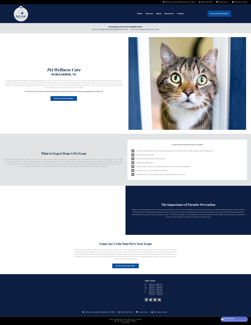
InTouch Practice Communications (132, 319)
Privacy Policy (125, 322)
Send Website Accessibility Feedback (126, 321)
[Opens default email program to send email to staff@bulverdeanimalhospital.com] (159, 299)
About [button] (158, 14)
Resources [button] (169, 14)
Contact (180, 14)
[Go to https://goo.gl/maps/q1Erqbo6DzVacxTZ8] (155, 299)
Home (139, 14)
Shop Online (223, 2)
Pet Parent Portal (240, 2)
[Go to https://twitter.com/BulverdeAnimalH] (150, 299)
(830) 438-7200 (206, 2)
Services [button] (149, 14)
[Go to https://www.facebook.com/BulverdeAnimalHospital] (146, 299)
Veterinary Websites (114, 319)
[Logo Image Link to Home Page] (21, 13)
